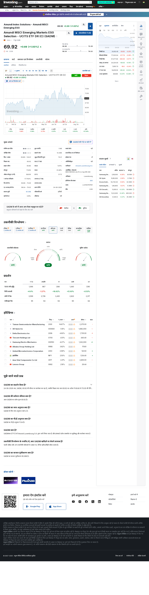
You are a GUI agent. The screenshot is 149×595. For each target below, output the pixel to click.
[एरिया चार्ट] (10, 71)
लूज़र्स (120, 164)
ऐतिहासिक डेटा (22, 65)
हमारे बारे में (134, 495)
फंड (30, 10)
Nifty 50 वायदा (103, 62)
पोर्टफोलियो (111, 499)
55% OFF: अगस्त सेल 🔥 (106, 2)
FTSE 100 (102, 70)
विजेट (110, 504)
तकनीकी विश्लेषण (14, 222)
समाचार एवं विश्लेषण (25, 59)
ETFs (7, 10)
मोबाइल (110, 495)
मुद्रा (100, 26)
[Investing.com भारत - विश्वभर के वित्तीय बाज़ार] (13, 2)
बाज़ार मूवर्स (103, 158)
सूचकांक (106, 26)
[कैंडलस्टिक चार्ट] (6, 71)
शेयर (122, 26)
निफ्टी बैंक (102, 59)
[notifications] (139, 2)
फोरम (47, 59)
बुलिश (85, 208)
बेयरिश (66, 208)
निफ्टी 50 (102, 51)
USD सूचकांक (103, 74)
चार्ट (13, 59)
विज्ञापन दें (134, 499)
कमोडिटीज (115, 26)
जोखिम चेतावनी (142, 556)
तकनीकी (39, 59)
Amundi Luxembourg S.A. (84, 166)
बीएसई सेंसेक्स (103, 55)
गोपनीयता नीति (130, 556)
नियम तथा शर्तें (119, 556)
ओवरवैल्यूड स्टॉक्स (65, 10)
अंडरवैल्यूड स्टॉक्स (53, 10)
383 (91, 180)
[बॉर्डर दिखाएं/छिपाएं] (51, 71)
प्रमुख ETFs (15, 10)
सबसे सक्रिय (102, 164)
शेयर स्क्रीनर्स (79, 7)
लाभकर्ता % (112, 164)
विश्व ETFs (24, 10)
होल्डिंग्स (13, 65)
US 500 (101, 66)
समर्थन (133, 504)
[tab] (7, 229)
